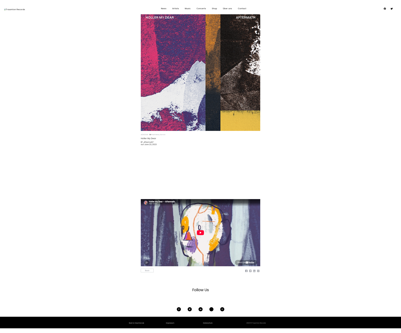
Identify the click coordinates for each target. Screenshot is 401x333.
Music (188, 8)
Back (147, 270)
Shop (214, 8)
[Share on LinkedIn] (254, 271)
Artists (175, 8)
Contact (242, 8)
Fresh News (155, 135)
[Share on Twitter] (250, 271)
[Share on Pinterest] (258, 271)
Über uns (227, 8)
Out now (162, 135)
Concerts (201, 8)
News (163, 8)
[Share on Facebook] (246, 271)
